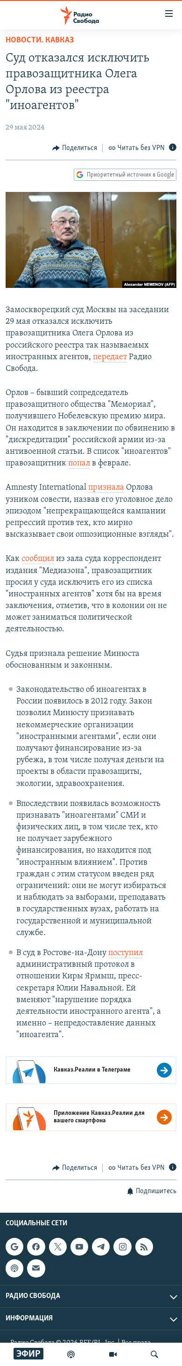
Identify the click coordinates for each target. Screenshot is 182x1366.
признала (106, 488)
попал (79, 463)
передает (110, 357)
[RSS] (144, 1247)
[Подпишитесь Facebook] (36, 1247)
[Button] (74, 148)
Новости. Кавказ (40, 40)
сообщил (37, 559)
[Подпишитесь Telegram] (101, 1247)
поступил (125, 953)
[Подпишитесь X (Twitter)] (58, 1247)
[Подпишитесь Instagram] (122, 1247)
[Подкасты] (14, 1268)
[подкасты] (71, 1354)
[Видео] (113, 1354)
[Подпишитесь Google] (14, 1247)
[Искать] (154, 1354)
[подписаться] (36, 1268)
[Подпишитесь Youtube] (79, 1247)
